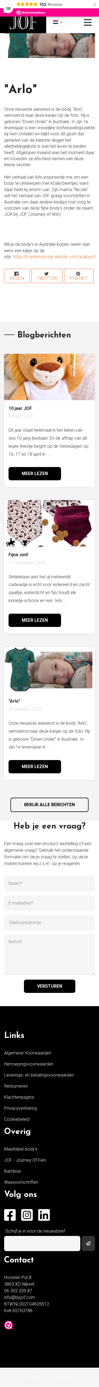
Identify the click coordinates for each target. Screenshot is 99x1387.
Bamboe (12, 1171)
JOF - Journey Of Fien (25, 1160)
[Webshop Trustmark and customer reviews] (8, 1325)
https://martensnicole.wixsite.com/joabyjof (54, 256)
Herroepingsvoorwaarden (28, 1064)
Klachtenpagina (19, 1097)
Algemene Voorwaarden (27, 1053)
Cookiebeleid (16, 1119)
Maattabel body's (20, 1149)
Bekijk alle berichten (49, 804)
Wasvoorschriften (21, 1182)
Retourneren (16, 1086)
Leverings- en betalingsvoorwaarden (39, 1075)
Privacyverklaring (20, 1108)
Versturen (49, 986)
